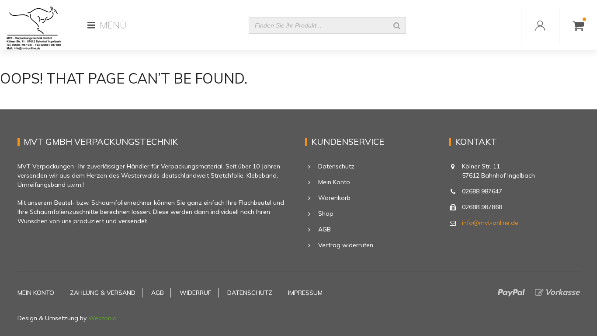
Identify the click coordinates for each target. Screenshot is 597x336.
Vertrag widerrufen (345, 245)
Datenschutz (336, 166)
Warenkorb (334, 198)
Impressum (305, 293)
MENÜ (113, 25)
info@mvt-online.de (490, 223)
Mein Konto (334, 182)
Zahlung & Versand (102, 293)
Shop (325, 213)
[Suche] (397, 25)
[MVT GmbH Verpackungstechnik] (34, 25)
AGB (324, 229)
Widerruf (196, 293)
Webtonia (102, 318)
